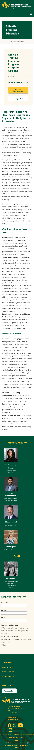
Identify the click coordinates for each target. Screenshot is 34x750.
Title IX (17, 741)
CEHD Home (6, 663)
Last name (4, 610)
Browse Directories (9, 676)
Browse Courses (8, 672)
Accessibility (25, 745)
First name (4, 602)
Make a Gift (6, 685)
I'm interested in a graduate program (16, 628)
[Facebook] (9, 725)
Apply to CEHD (7, 667)
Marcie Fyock (11, 547)
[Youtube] (20, 725)
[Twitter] (14, 725)
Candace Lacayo (11, 465)
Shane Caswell (11, 522)
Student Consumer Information (17, 743)
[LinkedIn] (10, 730)
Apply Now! (18, 99)
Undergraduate (18, 82)
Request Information (18, 90)
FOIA (17, 747)
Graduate (18, 77)
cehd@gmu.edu (13, 719)
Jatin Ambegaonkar (11, 495)
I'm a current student (10, 636)
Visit (3, 681)
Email (3, 617)
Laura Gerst (11, 578)
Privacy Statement (11, 745)
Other (5, 645)
